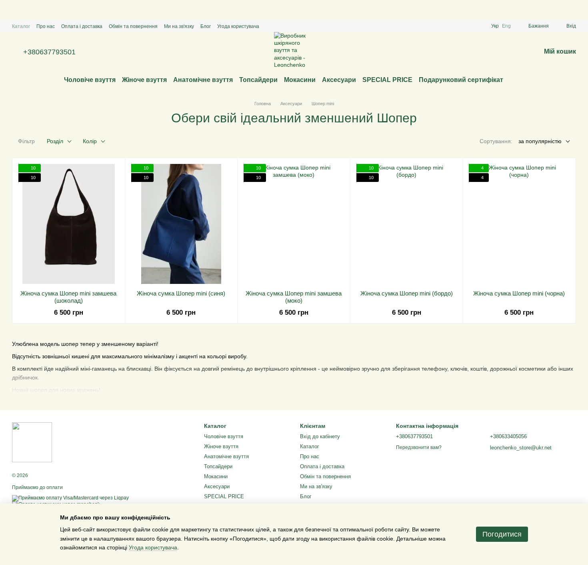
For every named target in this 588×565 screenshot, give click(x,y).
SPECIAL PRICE (387, 79)
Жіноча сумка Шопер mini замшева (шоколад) (68, 297)
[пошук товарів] (517, 80)
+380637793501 (49, 52)
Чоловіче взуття (90, 79)
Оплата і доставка (81, 26)
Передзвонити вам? (419, 447)
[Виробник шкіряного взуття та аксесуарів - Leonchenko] (32, 442)
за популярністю (540, 141)
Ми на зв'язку (179, 26)
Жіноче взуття (144, 79)
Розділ (55, 141)
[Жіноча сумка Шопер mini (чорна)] (519, 224)
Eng (506, 26)
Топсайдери (258, 79)
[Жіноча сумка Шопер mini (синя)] (181, 224)
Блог (205, 26)
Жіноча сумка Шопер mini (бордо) (406, 293)
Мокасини (300, 79)
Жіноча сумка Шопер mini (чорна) (519, 293)
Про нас (45, 26)
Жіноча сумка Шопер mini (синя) (181, 293)
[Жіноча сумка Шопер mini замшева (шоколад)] (68, 224)
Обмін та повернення (133, 26)
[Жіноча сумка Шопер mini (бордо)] (406, 224)
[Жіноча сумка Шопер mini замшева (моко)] (294, 224)
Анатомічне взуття (203, 79)
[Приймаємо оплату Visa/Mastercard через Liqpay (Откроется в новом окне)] (70, 498)
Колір (90, 141)
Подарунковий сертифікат (461, 79)
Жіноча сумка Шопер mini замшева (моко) (294, 297)
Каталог (21, 26)
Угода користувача (238, 26)
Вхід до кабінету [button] (320, 436)
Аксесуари (339, 79)
